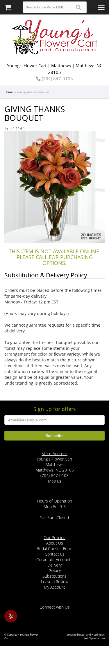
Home (8, 92)
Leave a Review (54, 581)
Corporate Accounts (54, 559)
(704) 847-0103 (57, 78)
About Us (54, 543)
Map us (54, 481)
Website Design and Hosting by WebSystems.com (86, 636)
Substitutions (54, 576)
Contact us (55, 554)
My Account (54, 587)
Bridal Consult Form (54, 548)
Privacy (55, 570)
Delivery (54, 565)
